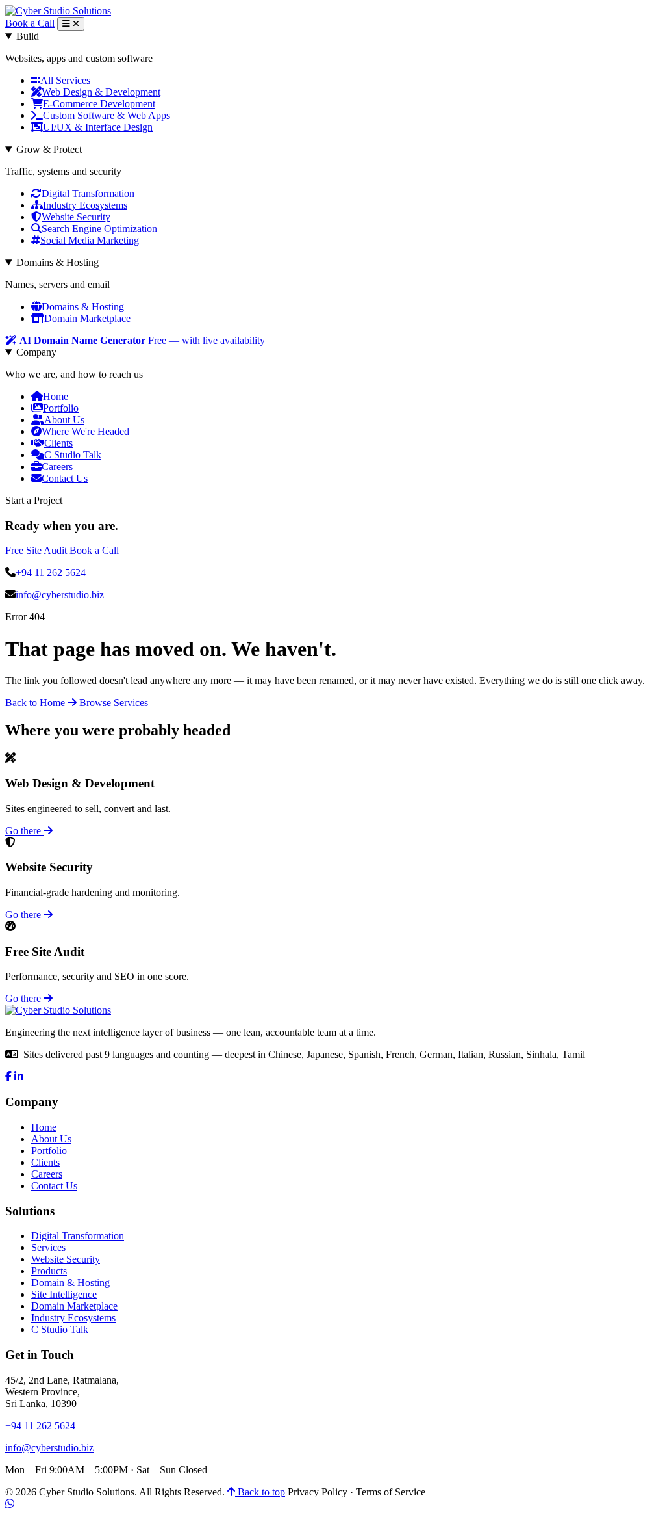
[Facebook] (8, 1076)
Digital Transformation (88, 193)
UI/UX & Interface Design (98, 127)
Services (48, 1247)
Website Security (76, 216)
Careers (57, 466)
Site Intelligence (64, 1294)
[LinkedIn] (18, 1076)
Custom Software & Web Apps (106, 115)
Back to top (260, 1491)
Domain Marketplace (87, 318)
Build (27, 36)
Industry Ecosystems (85, 205)
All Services (65, 80)
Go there (24, 830)
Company (36, 352)
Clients (58, 443)
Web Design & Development (101, 92)
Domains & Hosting (57, 262)
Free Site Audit (36, 550)
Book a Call (30, 23)
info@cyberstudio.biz (60, 594)
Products (49, 1270)
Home (55, 396)
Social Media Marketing (89, 240)
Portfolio (61, 408)
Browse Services (113, 702)
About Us (64, 419)
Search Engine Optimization (99, 228)
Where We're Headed (85, 431)
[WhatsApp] (9, 1503)
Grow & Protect (49, 149)
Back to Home (36, 702)
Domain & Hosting (70, 1282)
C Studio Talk (72, 454)
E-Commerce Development (99, 103)
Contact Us (65, 478)
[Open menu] (70, 24)
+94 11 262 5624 (51, 572)
